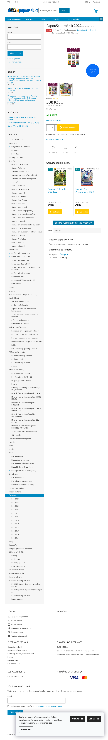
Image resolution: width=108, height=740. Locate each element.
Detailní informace (53, 139)
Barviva (14, 366)
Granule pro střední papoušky (23, 214)
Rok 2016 (15, 534)
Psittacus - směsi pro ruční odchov (25, 331)
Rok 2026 (15, 499)
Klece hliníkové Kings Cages (22, 467)
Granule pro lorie (18, 235)
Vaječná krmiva (15, 298)
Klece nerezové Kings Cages (22, 463)
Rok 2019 (15, 524)
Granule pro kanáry (18, 221)
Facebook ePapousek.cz (21, 628)
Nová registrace (14, 59)
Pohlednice (15, 559)
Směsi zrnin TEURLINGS (20, 264)
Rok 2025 (15, 502)
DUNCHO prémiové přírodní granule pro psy (26, 591)
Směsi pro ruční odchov (18, 327)
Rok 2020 (15, 520)
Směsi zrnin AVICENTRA (20, 253)
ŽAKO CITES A (62, 647)
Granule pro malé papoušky (22, 210)
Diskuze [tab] (58, 230)
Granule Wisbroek (18, 246)
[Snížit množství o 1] (55, 129)
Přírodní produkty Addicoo (21, 355)
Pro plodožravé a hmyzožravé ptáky (23, 294)
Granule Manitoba (18, 203)
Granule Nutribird (18, 193)
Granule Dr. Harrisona (19, 164)
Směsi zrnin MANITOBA (20, 260)
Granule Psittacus (18, 168)
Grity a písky (16, 435)
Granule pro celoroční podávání (24, 175)
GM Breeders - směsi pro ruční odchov (26, 341)
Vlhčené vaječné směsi (20, 301)
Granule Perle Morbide (20, 189)
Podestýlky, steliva (16, 488)
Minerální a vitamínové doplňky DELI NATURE (25, 421)
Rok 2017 (15, 531)
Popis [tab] (50, 230)
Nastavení (26, 729)
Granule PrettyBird (18, 239)
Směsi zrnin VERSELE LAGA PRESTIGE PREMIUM (25, 268)
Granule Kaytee (17, 242)
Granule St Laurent (18, 196)
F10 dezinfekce (17, 477)
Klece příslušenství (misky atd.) (23, 470)
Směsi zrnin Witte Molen (20, 273)
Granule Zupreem (18, 186)
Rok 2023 (15, 509)
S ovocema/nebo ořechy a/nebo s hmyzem (24, 315)
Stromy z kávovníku (16, 573)
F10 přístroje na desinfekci (21, 481)
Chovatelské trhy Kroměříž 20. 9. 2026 (23, 123)
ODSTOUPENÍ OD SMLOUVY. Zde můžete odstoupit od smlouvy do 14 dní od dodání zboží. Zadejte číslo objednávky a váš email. (24, 80)
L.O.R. (13, 345)
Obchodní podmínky (51, 2)
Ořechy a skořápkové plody (20, 438)
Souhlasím (94, 718)
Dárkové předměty (16, 552)
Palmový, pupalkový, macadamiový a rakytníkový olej (25, 388)
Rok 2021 (15, 516)
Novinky (11, 657)
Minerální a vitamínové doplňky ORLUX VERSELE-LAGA (26, 409)
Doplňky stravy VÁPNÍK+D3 (21, 377)
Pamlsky (12, 442)
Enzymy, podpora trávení (21, 380)
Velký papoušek (17, 276)
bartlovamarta (17, 632)
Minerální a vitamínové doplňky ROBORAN (23, 403)
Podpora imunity (17, 359)
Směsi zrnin (13, 249)
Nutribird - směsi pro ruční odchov (24, 334)
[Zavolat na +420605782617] (11, 2)
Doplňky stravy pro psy (20, 595)
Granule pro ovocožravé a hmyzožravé (26, 232)
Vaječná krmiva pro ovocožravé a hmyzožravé (24, 309)
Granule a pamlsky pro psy (19, 580)
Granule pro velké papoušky (22, 217)
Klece (11, 453)
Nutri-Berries (16, 154)
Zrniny (11, 287)
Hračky (11, 449)
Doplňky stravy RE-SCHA (20, 373)
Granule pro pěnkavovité (21, 228)
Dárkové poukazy (18, 566)
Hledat (64, 11)
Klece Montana (17, 456)
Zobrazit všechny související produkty (73, 223)
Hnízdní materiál (15, 492)
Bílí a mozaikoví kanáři (20, 323)
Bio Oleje (15, 150)
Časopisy (12, 495)
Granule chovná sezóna (21, 171)
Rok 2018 (15, 527)
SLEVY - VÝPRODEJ (16, 139)
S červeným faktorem (20, 320)
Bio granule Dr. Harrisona (21, 146)
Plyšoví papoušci (18, 563)
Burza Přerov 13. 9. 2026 (18, 126)
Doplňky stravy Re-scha (20, 363)
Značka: (63, 33)
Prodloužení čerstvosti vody (22, 484)
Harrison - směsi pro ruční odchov (24, 338)
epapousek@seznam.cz (20, 616)
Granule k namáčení (19, 207)
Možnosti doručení (53, 120)
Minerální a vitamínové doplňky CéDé (25, 393)
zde (50, 722)
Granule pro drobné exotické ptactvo (26, 225)
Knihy (11, 541)
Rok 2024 (15, 506)
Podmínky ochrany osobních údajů (21, 653)
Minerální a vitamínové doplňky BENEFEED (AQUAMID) (23, 427)
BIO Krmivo (13, 143)
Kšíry (11, 445)
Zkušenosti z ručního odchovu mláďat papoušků (75, 651)
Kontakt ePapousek (15, 676)
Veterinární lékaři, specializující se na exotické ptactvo (78, 655)
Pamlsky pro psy (17, 599)
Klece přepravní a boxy (20, 460)
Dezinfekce (13, 474)
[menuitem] (14, 19)
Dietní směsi (16, 283)
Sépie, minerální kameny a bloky (24, 431)
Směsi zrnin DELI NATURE (21, 256)
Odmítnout (77, 718)
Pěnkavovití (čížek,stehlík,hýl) (23, 280)
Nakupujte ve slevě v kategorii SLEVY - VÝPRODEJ (23, 89)
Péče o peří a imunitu (17, 352)
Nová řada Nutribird (16, 570)
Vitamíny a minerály (16, 370)
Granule (12, 161)
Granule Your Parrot (19, 200)
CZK (86, 2)
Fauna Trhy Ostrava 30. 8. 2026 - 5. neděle (22, 118)
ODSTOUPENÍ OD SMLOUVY (18, 650)
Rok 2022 (15, 513)
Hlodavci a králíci (15, 577)
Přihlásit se (15, 53)
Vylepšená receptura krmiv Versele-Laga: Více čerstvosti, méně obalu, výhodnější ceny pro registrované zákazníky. (23, 99)
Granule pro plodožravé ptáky (24, 178)
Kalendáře (13, 545)
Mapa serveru (13, 660)
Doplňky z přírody (16, 157)
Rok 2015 (15, 538)
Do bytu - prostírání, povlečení (21, 548)
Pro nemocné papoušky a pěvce (24, 348)
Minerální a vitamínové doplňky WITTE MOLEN (26, 398)
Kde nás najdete (14, 664)
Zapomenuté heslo (15, 62)
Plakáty (14, 555)
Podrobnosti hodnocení (86, 30)
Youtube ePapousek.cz (20, 636)
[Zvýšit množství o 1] (55, 126)
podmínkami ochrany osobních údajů (48, 706)
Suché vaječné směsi (19, 305)
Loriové (15, 182)
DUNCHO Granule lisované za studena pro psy (26, 585)
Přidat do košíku (70, 127)
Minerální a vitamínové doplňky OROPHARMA (23, 415)
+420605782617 (17, 620)
